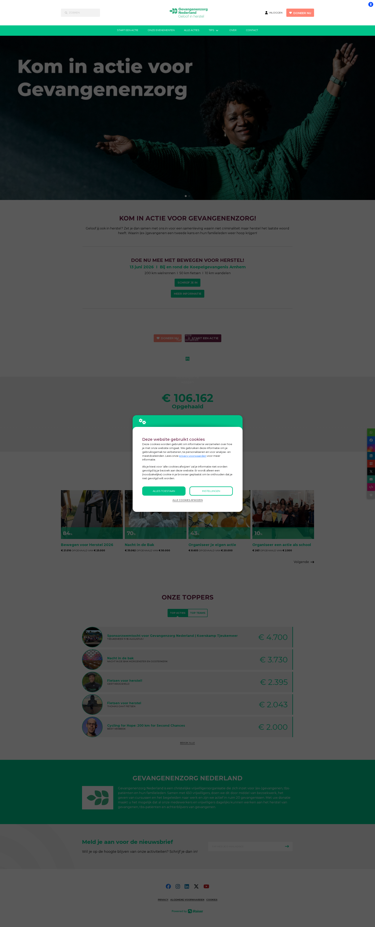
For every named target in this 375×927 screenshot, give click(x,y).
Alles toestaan (164, 490)
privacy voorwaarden (192, 455)
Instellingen (211, 490)
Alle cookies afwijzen (187, 500)
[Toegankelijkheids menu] (370, 4)
